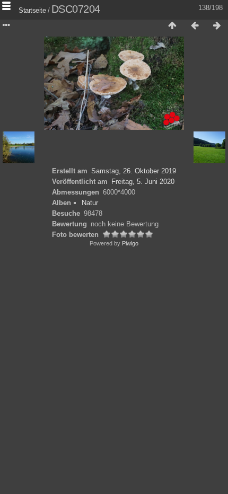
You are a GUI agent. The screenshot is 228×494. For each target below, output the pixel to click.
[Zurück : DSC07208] (194, 26)
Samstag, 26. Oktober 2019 (133, 171)
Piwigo (130, 243)
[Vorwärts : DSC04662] (217, 26)
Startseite (32, 10)
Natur (90, 203)
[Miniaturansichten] (172, 26)
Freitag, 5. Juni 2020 (142, 182)
